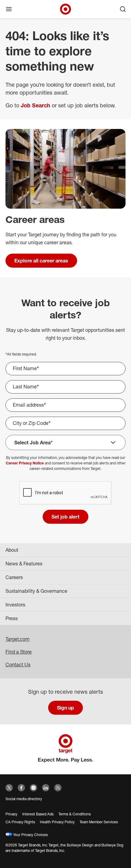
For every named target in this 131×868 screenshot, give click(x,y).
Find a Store (18, 652)
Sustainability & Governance (36, 591)
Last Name (26, 387)
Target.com (17, 639)
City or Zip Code (32, 423)
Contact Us (17, 664)
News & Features (23, 564)
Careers (14, 577)
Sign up (65, 708)
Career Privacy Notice (25, 463)
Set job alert (65, 517)
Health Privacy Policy (57, 822)
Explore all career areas (41, 261)
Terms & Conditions (74, 814)
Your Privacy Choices (30, 834)
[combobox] (65, 423)
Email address (29, 405)
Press (11, 618)
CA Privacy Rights (20, 822)
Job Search (35, 105)
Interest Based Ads (38, 814)
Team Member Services (99, 822)
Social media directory (23, 799)
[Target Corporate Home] (65, 9)
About (11, 550)
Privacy (11, 814)
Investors (15, 605)
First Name (26, 368)
